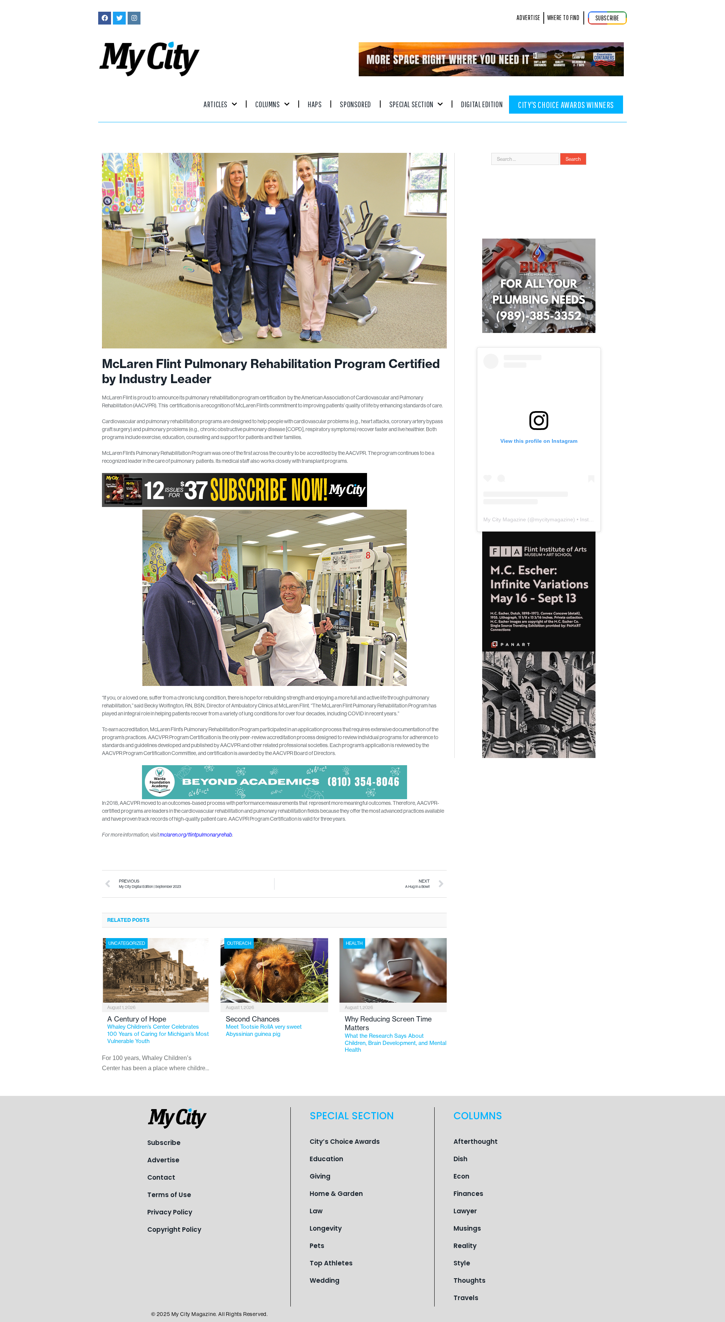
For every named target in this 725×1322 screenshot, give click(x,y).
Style (462, 1263)
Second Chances (264, 1026)
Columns (267, 104)
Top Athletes (331, 1263)
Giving (320, 1176)
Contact (161, 1177)
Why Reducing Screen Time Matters (395, 1034)
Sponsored (355, 104)
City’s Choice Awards (345, 1141)
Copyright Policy (174, 1229)
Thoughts (470, 1280)
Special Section (411, 104)
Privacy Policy (169, 1212)
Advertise (163, 1160)
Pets (317, 1245)
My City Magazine (504, 519)
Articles (216, 104)
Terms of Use (169, 1194)
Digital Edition (482, 104)
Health (354, 943)
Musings (467, 1228)
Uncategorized (126, 943)
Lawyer (465, 1211)
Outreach (239, 943)
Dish (460, 1158)
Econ (461, 1176)
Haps (315, 104)
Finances (468, 1193)
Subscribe (163, 1142)
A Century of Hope (158, 1030)
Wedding (324, 1280)
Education (326, 1158)
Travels (466, 1297)
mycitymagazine (554, 519)
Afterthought (476, 1141)
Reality (465, 1245)
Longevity (326, 1228)
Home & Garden (336, 1193)
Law (316, 1211)
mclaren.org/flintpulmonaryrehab (196, 835)
